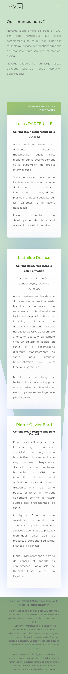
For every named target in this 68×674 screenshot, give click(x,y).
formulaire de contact (43, 669)
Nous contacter (40, 604)
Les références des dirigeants (41, 108)
